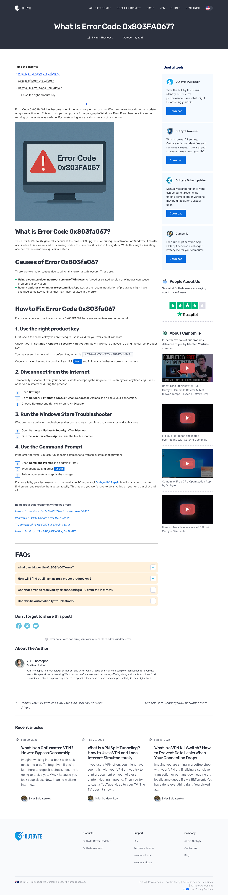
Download (176, 111)
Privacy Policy (155, 882)
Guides (175, 8)
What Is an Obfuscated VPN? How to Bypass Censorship (47, 750)
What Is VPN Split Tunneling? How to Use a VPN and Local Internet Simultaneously (114, 752)
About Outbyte (193, 840)
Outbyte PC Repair (107, 482)
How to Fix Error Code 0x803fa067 (40, 88)
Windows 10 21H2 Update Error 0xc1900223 (43, 518)
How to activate (143, 862)
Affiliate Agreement (202, 885)
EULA (142, 882)
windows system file (92, 639)
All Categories (100, 8)
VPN (162, 8)
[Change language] (209, 8)
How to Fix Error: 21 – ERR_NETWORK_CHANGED (46, 531)
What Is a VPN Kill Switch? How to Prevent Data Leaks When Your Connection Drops (182, 752)
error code (56, 639)
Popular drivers (129, 8)
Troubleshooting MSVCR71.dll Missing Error (42, 524)
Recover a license (144, 848)
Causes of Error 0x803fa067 (36, 80)
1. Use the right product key (38, 95)
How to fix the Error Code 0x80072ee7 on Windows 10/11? (52, 511)
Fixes (150, 8)
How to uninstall (143, 855)
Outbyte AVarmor (93, 848)
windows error (71, 639)
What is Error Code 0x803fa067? (38, 73)
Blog (187, 855)
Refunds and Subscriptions (198, 882)
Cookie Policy (173, 882)
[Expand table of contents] (86, 104)
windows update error (118, 639)
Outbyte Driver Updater (96, 840)
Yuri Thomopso (104, 37)
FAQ (136, 840)
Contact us (190, 848)
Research (193, 8)
